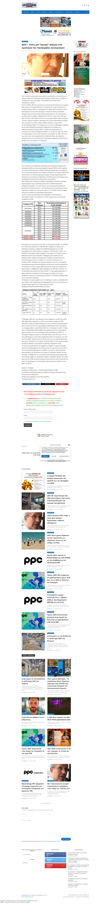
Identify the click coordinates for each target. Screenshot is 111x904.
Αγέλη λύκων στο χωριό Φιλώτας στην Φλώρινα (32, 454)
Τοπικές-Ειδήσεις (69, 12)
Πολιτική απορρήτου (69, 897)
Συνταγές (33, 12)
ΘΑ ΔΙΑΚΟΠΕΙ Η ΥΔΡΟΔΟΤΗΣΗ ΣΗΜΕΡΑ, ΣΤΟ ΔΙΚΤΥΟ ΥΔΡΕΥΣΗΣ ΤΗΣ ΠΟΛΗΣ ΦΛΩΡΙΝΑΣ (78, 873)
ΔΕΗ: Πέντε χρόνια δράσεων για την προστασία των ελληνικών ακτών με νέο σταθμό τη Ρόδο (58, 539)
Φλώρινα (50, 12)
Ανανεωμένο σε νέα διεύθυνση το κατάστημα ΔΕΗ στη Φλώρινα (59, 638)
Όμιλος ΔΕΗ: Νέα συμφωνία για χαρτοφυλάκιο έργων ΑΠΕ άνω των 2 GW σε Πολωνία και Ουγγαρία (58, 578)
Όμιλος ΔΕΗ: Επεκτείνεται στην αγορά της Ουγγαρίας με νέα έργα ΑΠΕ (33, 751)
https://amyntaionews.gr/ (27, 896)
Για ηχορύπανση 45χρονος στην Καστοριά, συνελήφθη (77, 879)
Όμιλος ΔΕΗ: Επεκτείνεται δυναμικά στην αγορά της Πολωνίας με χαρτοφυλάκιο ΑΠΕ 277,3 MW (57, 618)
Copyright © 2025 (26, 895)
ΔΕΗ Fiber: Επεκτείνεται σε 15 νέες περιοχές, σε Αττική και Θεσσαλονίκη (58, 751)
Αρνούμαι (54, 456)
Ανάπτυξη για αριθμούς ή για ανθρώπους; (33, 718)
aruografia (24, 446)
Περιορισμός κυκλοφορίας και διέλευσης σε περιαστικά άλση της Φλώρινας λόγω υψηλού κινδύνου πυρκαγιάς (78, 859)
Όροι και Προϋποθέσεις (82, 897)
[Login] (85, 12)
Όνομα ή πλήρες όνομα (30, 409)
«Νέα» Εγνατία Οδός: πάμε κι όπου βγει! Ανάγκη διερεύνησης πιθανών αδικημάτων (58, 519)
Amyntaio (46, 74)
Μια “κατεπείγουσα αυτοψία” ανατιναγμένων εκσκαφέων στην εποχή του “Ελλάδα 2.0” (58, 786)
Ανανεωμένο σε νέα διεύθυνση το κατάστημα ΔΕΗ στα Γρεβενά (33, 681)
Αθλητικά (38, 12)
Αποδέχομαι (45, 456)
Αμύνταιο (44, 12)
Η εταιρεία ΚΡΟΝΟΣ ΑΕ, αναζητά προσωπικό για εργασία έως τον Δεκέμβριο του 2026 (57, 479)
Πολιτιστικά (77, 12)
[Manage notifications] (2, 902)
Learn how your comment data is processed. (50, 841)
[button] (69, 445)
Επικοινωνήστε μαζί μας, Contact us (78, 895)
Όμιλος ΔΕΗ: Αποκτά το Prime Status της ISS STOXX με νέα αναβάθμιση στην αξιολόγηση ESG (58, 559)
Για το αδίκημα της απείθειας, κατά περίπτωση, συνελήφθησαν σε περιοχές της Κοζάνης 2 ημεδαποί (78, 866)
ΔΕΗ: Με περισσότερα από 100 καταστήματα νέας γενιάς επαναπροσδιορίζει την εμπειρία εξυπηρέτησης (58, 499)
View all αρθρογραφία (45, 803)
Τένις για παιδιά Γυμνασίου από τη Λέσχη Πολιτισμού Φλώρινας (77, 853)
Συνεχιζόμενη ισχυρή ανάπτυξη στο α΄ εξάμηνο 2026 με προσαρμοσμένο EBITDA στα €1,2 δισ (57, 598)
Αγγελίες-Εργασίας (59, 12)
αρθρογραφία (26, 12)
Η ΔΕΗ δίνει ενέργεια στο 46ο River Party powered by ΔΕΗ (58, 718)
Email (25, 415)
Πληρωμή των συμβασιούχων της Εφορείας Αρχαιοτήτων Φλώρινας (78, 884)
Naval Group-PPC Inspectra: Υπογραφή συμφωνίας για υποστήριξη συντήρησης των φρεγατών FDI (33, 787)
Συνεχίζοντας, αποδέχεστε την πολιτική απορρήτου (38, 421)
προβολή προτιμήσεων (64, 456)
